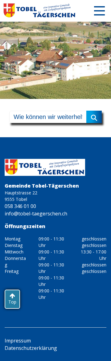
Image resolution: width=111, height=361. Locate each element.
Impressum (18, 340)
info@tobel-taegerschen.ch (36, 213)
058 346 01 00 (20, 206)
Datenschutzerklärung (31, 348)
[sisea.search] (94, 117)
